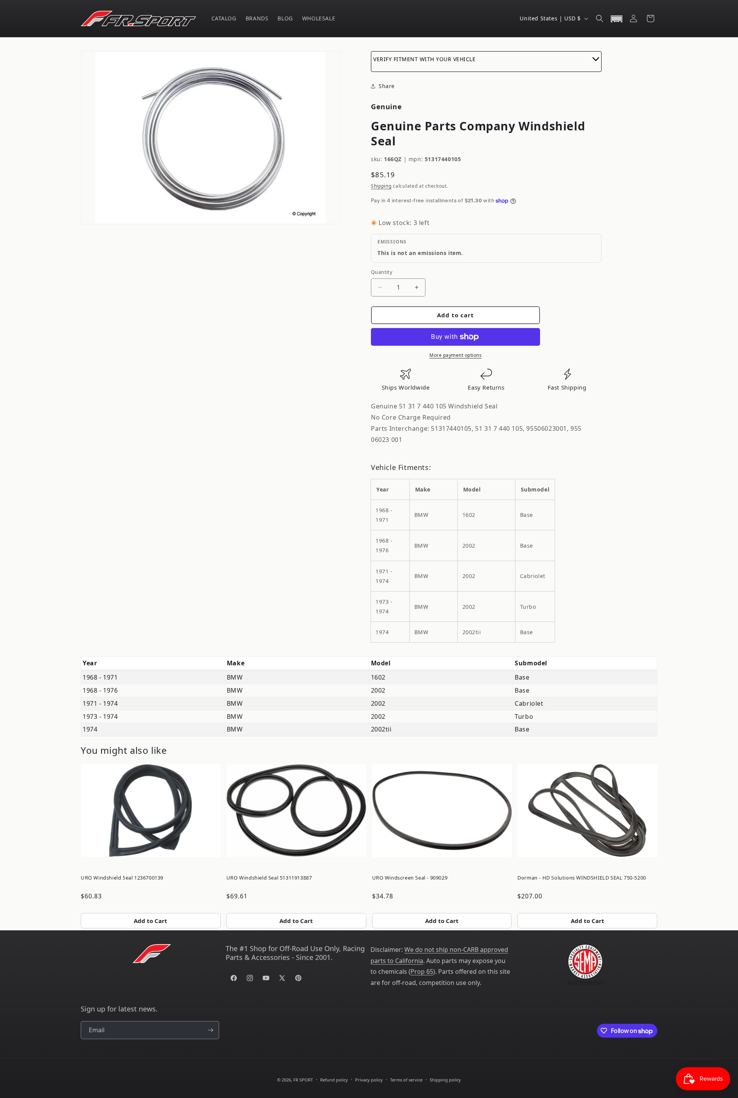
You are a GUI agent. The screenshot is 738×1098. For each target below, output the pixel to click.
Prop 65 (422, 971)
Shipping (381, 186)
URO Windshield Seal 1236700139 (122, 877)
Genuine (386, 106)
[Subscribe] (210, 1030)
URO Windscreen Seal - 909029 (410, 877)
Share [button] (387, 86)
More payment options (455, 355)
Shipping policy (445, 1080)
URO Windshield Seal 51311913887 (269, 877)
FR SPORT (303, 1080)
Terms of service (406, 1080)
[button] (599, 18)
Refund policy (334, 1080)
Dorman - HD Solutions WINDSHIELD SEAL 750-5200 (581, 877)
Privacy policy (369, 1080)
